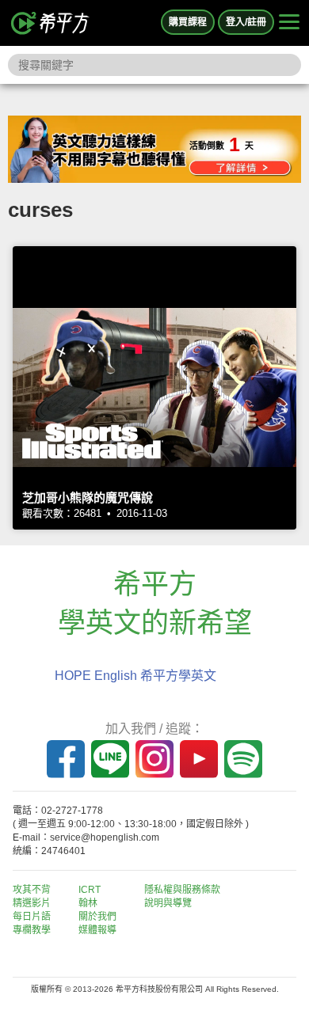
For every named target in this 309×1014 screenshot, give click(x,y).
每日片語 (32, 916)
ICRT (89, 889)
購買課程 (188, 22)
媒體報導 (97, 930)
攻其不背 (32, 889)
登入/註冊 (246, 22)
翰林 (87, 903)
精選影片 (32, 903)
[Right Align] (289, 23)
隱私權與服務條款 (182, 889)
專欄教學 (32, 930)
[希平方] (50, 23)
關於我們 (97, 916)
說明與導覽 (168, 903)
